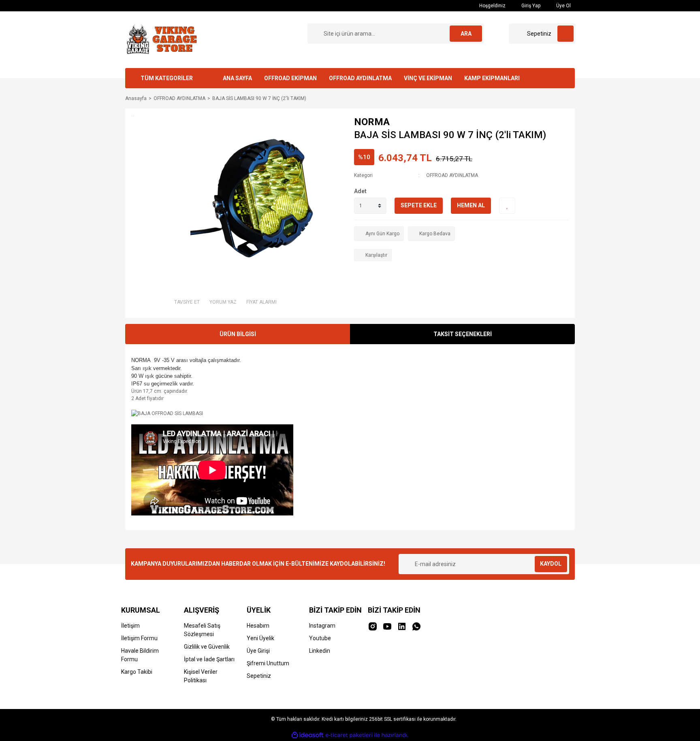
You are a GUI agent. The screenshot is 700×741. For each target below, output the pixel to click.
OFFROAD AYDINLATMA (360, 78)
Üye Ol (563, 6)
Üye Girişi (258, 650)
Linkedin (319, 650)
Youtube (320, 638)
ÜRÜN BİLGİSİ (238, 334)
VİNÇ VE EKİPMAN (428, 78)
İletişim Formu (139, 638)
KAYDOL (550, 563)
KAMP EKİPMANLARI (492, 78)
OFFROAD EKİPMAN (290, 78)
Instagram (322, 625)
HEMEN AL (471, 205)
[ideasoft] (307, 735)
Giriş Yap (530, 6)
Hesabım (258, 625)
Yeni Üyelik (260, 638)
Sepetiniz (259, 676)
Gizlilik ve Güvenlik (207, 646)
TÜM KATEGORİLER (167, 78)
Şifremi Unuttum (268, 663)
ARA (466, 33)
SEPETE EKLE (419, 205)
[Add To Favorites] (507, 206)
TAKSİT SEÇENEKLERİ (462, 334)
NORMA (372, 122)
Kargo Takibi (136, 672)
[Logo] (160, 39)
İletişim (130, 625)
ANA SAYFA (237, 78)
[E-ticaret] (349, 735)
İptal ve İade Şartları (209, 659)
